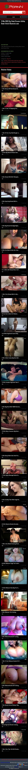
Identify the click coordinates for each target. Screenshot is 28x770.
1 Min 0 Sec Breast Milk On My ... (10, 294)
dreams (19, 62)
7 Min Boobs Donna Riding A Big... (10, 705)
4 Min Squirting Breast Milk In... (10, 201)
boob (2, 62)
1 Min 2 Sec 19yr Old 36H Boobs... (10, 749)
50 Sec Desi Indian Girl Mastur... (10, 314)
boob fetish (14, 62)
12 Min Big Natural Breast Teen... (10, 152)
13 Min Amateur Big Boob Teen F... (11, 382)
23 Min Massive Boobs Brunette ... (10, 524)
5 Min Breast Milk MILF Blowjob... (10, 177)
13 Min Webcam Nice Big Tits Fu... (10, 588)
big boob (21, 60)
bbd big (16, 60)
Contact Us (10, 759)
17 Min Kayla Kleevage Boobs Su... (10, 475)
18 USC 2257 (4, 759)
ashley (5, 60)
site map (16, 767)
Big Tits (9, 58)
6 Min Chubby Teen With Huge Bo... (11, 499)
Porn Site (18, 759)
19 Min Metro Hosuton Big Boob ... (11, 431)
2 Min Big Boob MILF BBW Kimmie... (11, 406)
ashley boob (11, 60)
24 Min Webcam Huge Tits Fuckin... (11, 563)
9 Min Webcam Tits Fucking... (9, 612)
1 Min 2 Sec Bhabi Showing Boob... (11, 543)
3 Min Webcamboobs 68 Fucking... (10, 685)
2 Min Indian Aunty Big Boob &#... (10, 358)
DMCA (14, 759)
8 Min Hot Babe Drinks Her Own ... (11, 250)
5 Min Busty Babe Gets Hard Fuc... (10, 455)
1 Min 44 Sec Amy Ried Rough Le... (11, 133)
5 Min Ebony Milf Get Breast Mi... (10, 88)
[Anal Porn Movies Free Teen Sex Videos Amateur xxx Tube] (14, 8)
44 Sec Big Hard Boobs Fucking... (10, 724)
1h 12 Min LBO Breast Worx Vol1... (11, 269)
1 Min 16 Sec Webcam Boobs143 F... (11, 661)
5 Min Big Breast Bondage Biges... (10, 225)
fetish (6, 64)
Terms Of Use (23, 759)
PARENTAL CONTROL (5, 762)
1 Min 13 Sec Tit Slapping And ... (10, 108)
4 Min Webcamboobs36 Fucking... (10, 636)
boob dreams (7, 62)
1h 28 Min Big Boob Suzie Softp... (10, 333)
